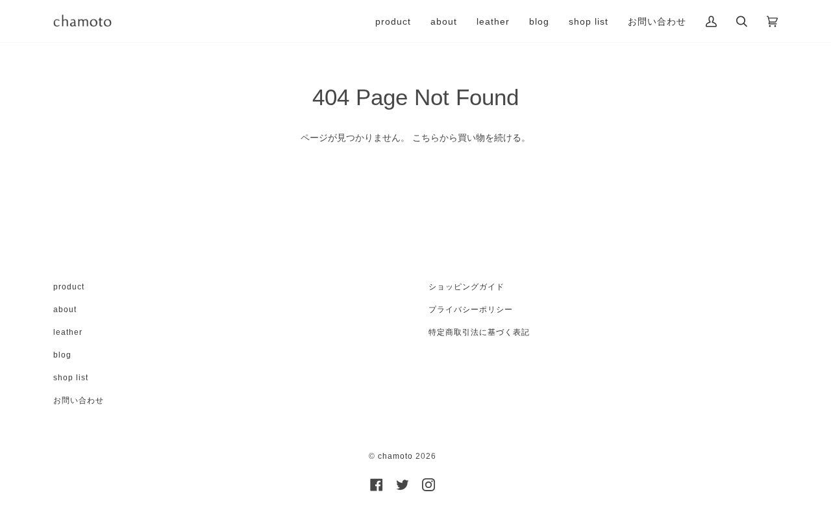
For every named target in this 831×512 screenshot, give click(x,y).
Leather (67, 332)
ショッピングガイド (466, 286)
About (65, 309)
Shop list (70, 377)
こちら (426, 137)
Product (68, 286)
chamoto (395, 456)
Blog (62, 355)
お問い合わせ (78, 400)
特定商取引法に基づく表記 (479, 332)
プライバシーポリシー (470, 309)
